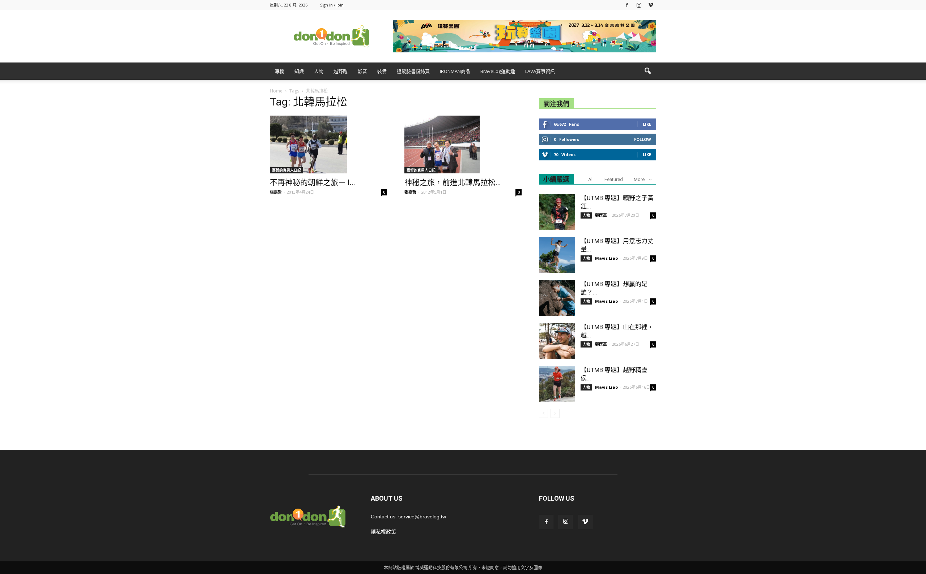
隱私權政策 (383, 532)
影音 (362, 71)
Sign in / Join (332, 5)
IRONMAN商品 (455, 71)
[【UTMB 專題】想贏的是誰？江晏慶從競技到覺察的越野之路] (557, 298)
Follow (642, 139)
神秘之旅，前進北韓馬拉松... (452, 182)
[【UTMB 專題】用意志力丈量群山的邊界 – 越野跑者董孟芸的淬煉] (557, 255)
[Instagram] (638, 5)
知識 (299, 71)
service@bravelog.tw (422, 516)
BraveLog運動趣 (497, 71)
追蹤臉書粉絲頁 (413, 71)
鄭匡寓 (601, 215)
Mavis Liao (606, 258)
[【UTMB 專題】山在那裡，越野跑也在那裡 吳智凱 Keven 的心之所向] (557, 341)
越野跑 (341, 71)
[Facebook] (626, 5)
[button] (647, 71)
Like (647, 124)
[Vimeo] (650, 5)
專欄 (279, 71)
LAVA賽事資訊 (540, 71)
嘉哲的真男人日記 (286, 170)
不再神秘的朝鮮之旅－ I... (312, 182)
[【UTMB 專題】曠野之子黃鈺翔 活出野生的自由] (557, 212)
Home (276, 91)
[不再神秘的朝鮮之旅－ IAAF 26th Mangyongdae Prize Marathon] (328, 144)
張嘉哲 (276, 192)
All (591, 179)
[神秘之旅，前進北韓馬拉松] (463, 144)
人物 (318, 71)
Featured (613, 179)
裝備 (382, 71)
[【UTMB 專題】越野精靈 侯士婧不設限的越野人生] (557, 384)
